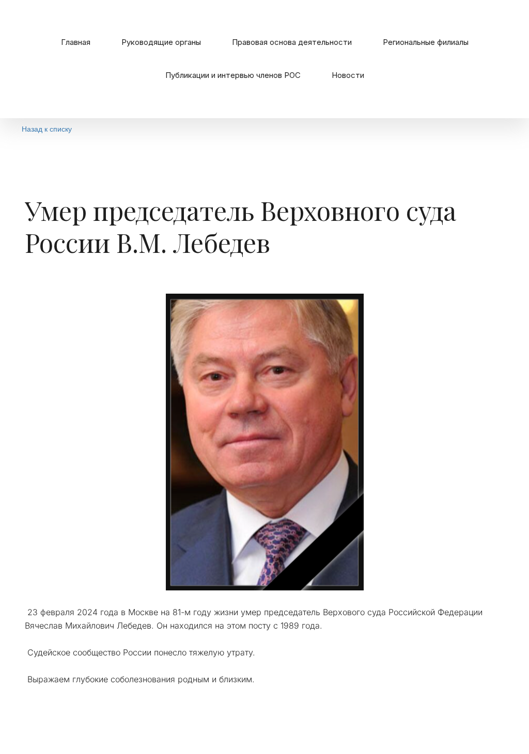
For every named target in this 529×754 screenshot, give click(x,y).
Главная (75, 42)
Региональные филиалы (426, 42)
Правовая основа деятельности (292, 42)
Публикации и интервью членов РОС (233, 75)
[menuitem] (75, 42)
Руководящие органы (161, 42)
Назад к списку (47, 128)
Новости (348, 75)
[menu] (264, 59)
